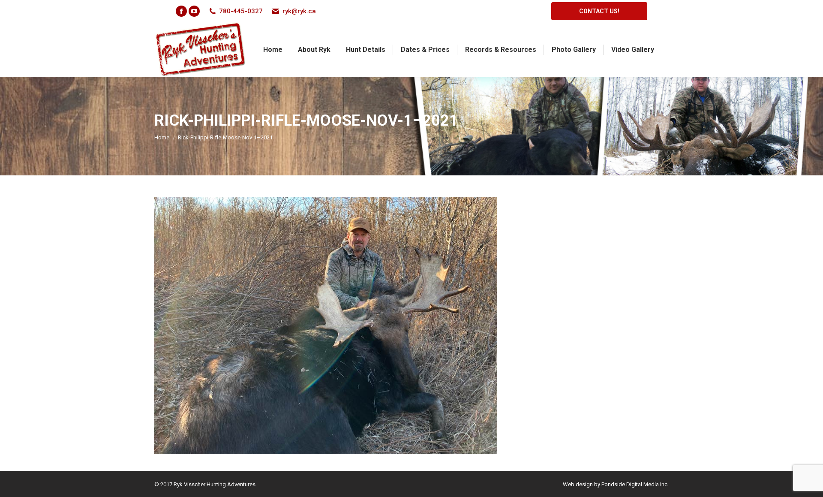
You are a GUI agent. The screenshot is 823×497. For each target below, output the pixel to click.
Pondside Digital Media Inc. (635, 484)
